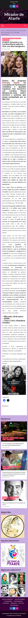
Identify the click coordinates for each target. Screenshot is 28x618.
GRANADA (22, 438)
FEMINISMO (18, 38)
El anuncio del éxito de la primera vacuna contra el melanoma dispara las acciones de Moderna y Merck (13, 473)
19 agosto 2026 (6, 506)
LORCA (4, 439)
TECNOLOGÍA (14, 605)
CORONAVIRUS (18, 601)
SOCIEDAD (12, 498)
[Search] (25, 25)
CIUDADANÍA (5, 438)
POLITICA (21, 603)
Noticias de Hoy (6, 40)
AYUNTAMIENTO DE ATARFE (8, 38)
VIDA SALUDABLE (6, 468)
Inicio (14, 3)
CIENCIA (4, 466)
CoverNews (10, 615)
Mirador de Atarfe (14, 16)
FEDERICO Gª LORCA (14, 438)
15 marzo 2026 (7, 49)
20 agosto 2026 (6, 447)
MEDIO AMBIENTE (7, 599)
